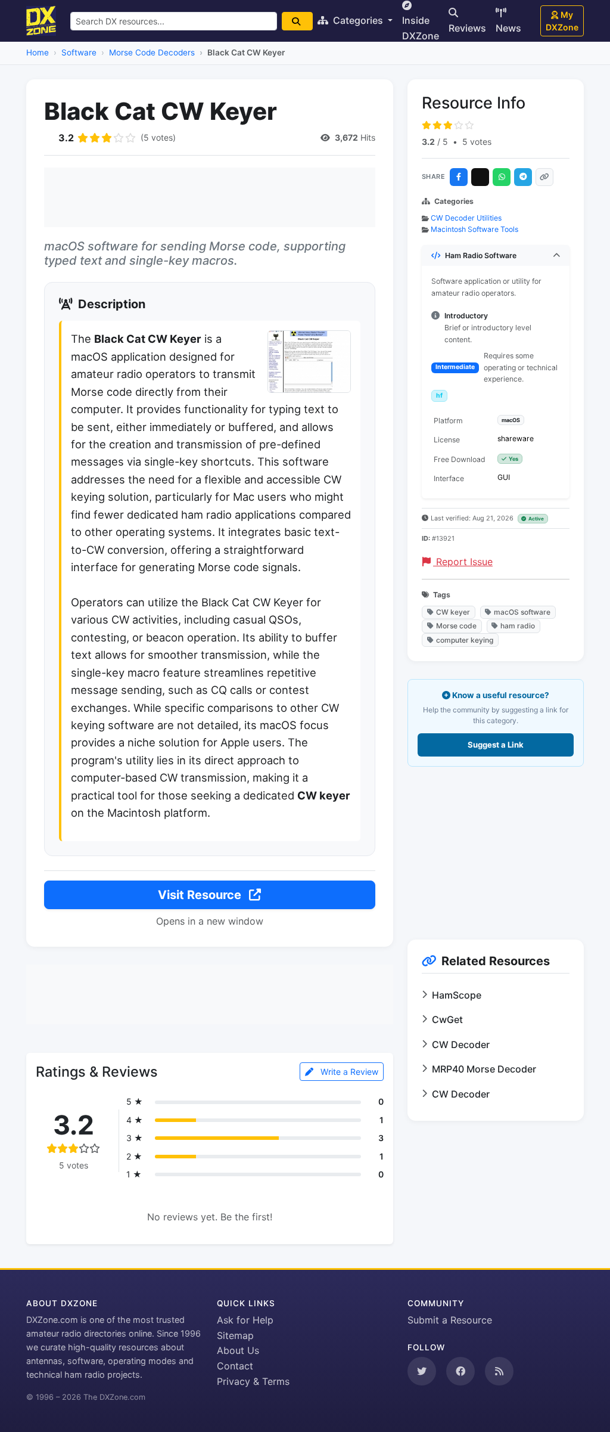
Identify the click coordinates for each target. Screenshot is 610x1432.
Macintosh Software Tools (474, 229)
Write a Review (348, 1072)
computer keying (464, 640)
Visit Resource (201, 895)
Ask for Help (245, 1320)
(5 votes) (158, 137)
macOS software (522, 611)
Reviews (467, 28)
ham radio (517, 625)
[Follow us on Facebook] (460, 1371)
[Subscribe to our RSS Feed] (499, 1371)
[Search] (297, 21)
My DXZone (562, 21)
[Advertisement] (209, 197)
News (508, 28)
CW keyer (453, 611)
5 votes (476, 142)
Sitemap (235, 1335)
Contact (235, 1366)
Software (79, 52)
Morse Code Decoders (152, 52)
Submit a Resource (449, 1320)
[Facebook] (459, 177)
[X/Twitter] (480, 177)
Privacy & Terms (253, 1381)
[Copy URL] (544, 177)
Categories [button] (358, 20)
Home (37, 52)
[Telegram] (523, 177)
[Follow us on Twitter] (421, 1371)
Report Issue (463, 562)
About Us (238, 1350)
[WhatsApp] (502, 177)
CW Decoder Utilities (466, 217)
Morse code (456, 625)
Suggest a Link (496, 744)
